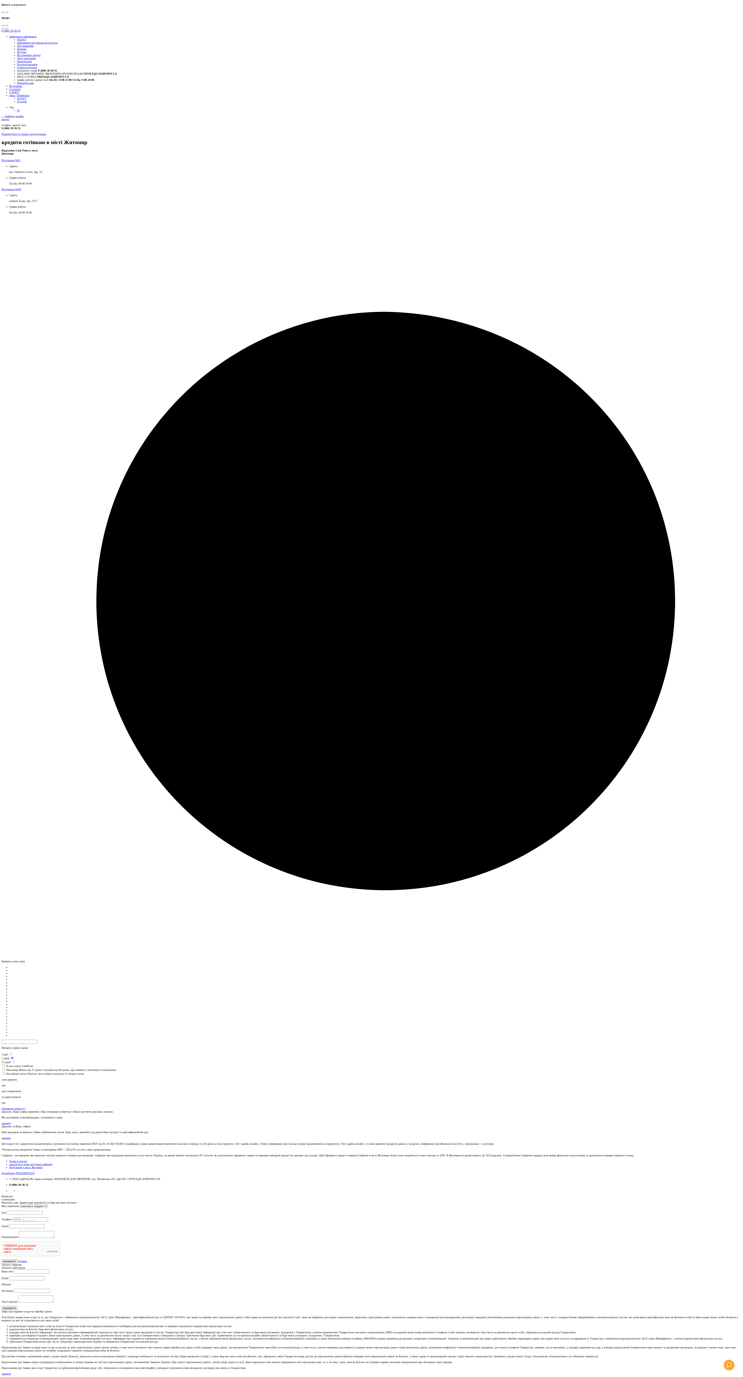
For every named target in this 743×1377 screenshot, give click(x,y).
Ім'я (4, 1212)
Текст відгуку (9, 1301)
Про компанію (25, 45)
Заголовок (7, 1290)
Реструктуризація (27, 64)
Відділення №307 (12, 189)
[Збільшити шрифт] (3, 25)
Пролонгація (24, 61)
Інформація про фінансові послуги (37, 42)
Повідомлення (10, 1237)
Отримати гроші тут (13, 1108)
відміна (22, 1261)
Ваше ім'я (7, 1271)
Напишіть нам (25, 83)
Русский (22, 101)
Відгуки (21, 52)
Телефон (6, 1219)
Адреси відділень (27, 67)
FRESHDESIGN (18, 1173)
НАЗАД (21, 39)
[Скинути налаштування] (3, 28)
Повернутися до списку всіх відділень (24, 134)
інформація (15, 36)
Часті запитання (26, 58)
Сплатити (15, 89)
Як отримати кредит (29, 55)
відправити (9, 1261)
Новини (21, 49)
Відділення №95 (11, 160)
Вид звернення (10, 1206)
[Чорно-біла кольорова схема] (3, 12)
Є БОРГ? (14, 92)
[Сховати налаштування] (7, 28)
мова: (19, 95)
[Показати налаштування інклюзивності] (3, 117)
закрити (6, 1123)
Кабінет (9, 116)
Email (5, 1226)
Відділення (15, 86)
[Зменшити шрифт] (7, 25)
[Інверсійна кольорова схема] (7, 12)
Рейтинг (6, 1284)
